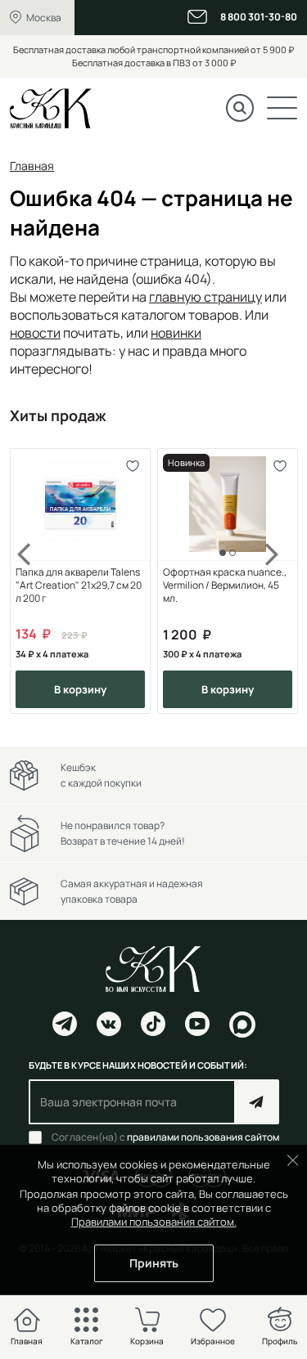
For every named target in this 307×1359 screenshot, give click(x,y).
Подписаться (256, 1101)
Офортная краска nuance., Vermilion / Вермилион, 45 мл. (225, 585)
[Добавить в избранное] (132, 466)
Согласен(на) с (165, 1137)
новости (35, 333)
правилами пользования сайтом (203, 1137)
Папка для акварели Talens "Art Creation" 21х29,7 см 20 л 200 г (79, 585)
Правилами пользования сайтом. (154, 1221)
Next (272, 581)
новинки (176, 333)
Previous (34, 581)
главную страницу (205, 297)
